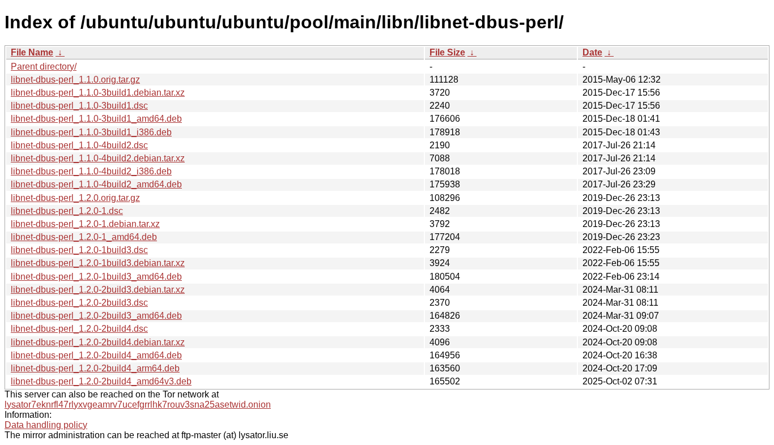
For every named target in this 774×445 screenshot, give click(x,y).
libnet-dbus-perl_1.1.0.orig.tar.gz (75, 79)
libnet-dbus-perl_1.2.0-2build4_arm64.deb (95, 368)
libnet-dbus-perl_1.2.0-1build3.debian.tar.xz (98, 263)
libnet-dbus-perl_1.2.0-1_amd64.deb (84, 237)
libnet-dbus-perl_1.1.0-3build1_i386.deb (91, 132)
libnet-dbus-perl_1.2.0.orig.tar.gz (75, 198)
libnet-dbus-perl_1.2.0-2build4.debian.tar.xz (98, 342)
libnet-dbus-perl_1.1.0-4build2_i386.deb (91, 171)
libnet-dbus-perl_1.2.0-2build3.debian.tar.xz (98, 289)
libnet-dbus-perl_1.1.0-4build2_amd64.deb (96, 184)
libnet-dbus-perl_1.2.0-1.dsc (67, 211)
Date (592, 52)
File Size (447, 52)
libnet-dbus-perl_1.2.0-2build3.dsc (79, 302)
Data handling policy (46, 425)
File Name (32, 52)
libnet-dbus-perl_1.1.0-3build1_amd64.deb (96, 118)
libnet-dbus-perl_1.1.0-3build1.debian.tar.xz (98, 92)
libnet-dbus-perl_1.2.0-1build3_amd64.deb (96, 276)
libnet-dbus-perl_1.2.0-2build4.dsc (79, 328)
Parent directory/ (43, 66)
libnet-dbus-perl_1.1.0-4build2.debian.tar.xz (98, 158)
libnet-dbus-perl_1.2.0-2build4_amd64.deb (96, 355)
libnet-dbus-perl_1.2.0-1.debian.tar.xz (85, 224)
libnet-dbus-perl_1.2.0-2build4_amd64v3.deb (101, 381)
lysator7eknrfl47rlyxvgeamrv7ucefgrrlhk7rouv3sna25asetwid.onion (138, 404)
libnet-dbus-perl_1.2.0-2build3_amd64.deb (96, 315)
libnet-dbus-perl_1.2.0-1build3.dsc (79, 250)
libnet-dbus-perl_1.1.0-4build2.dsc (79, 145)
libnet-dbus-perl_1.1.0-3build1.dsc (79, 105)
